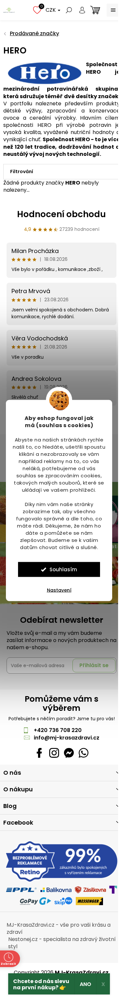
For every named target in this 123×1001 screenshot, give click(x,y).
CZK (51, 10)
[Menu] (113, 10)
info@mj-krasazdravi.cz (66, 737)
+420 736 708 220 (58, 730)
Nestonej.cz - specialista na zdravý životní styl (62, 942)
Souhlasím (63, 569)
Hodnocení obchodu (61, 214)
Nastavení (59, 590)
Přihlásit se (94, 665)
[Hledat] (68, 10)
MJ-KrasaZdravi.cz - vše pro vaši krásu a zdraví (59, 928)
